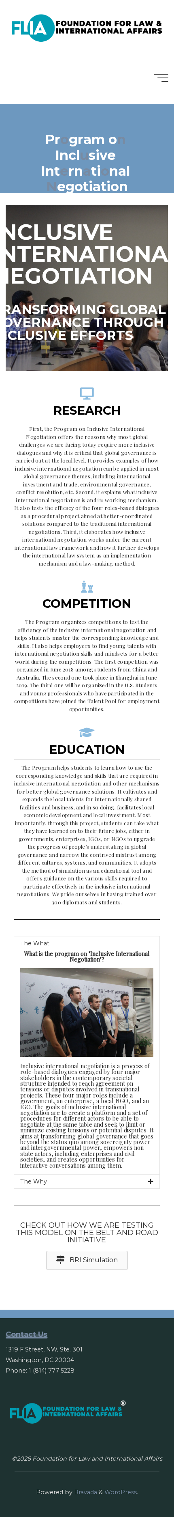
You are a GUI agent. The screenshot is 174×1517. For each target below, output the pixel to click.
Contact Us (26, 1334)
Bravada (84, 1492)
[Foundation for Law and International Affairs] (87, 26)
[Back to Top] (142, 1485)
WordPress (120, 1492)
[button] (87, 1260)
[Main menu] (161, 78)
